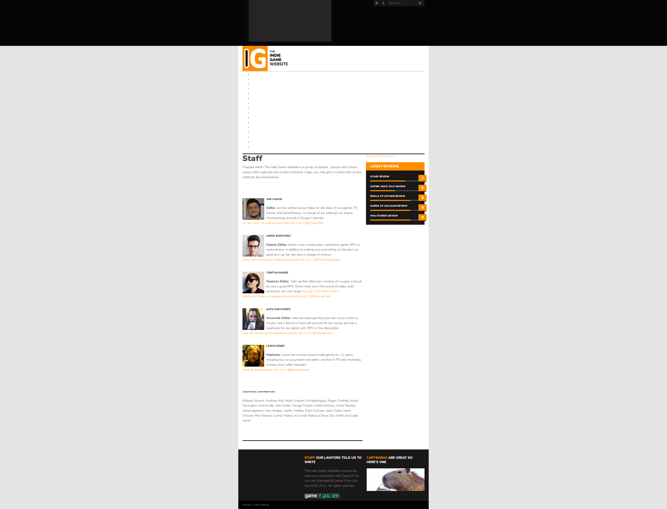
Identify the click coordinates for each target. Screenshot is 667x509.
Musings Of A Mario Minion (320, 291)
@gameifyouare (299, 370)
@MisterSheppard (326, 260)
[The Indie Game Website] (269, 58)
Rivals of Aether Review (387, 196)
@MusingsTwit (320, 296)
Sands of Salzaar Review (388, 206)
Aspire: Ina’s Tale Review (388, 186)
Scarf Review (379, 176)
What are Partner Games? (380, 156)
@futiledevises (322, 333)
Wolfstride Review (384, 215)
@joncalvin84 (314, 223)
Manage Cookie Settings (255, 504)
